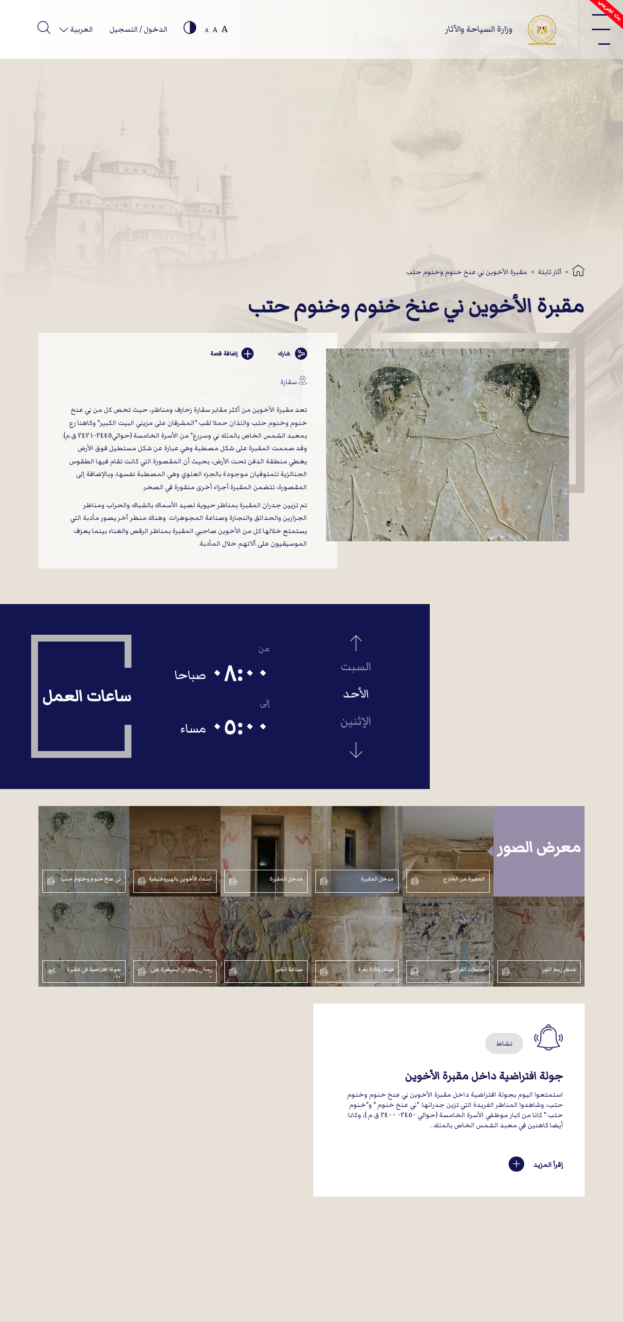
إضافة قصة (224, 353)
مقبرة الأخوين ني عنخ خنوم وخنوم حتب (466, 272)
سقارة (288, 382)
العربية (81, 29)
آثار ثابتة (550, 272)
